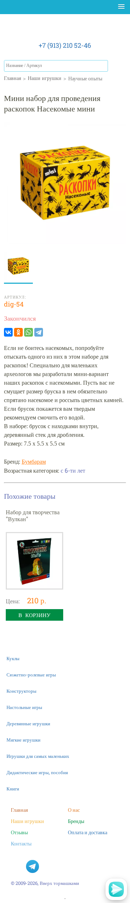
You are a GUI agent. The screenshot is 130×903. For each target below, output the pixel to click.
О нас (74, 809)
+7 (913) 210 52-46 (65, 45)
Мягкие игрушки (23, 740)
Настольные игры (24, 707)
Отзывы (19, 832)
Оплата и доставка (87, 832)
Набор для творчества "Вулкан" (33, 515)
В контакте (17, 866)
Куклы (13, 658)
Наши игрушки (27, 821)
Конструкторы (21, 691)
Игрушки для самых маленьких (37, 756)
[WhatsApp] (28, 332)
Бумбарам (34, 462)
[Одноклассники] (18, 332)
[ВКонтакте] (8, 332)
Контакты (21, 843)
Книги (12, 788)
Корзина (119, 67)
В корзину (34, 615)
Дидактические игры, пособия (37, 772)
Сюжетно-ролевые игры (31, 674)
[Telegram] (38, 332)
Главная (19, 809)
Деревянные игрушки (28, 723)
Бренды (76, 821)
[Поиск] (102, 65)
